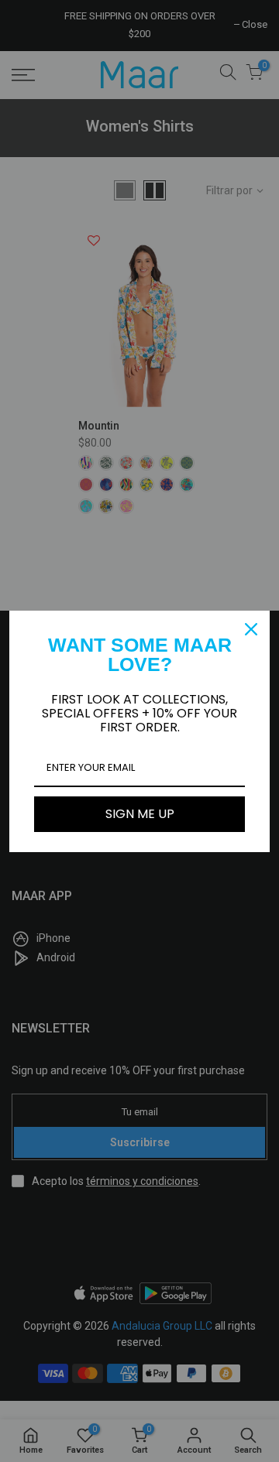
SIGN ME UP (139, 814)
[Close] (251, 629)
